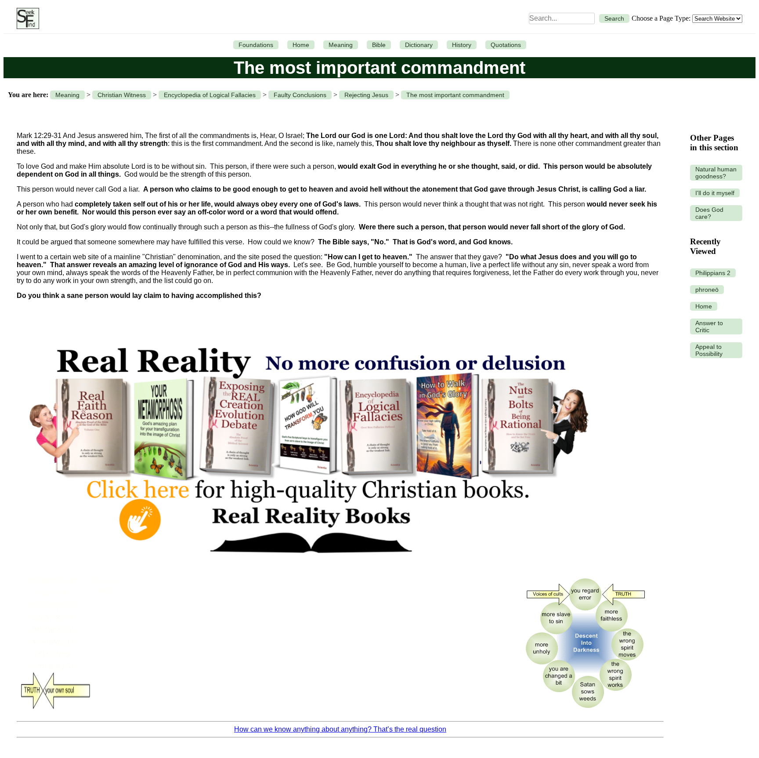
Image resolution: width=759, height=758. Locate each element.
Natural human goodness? (716, 173)
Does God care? (709, 213)
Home (301, 44)
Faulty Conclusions (300, 94)
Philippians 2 (712, 272)
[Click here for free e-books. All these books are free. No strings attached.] (308, 566)
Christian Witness (122, 94)
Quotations (506, 44)
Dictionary (419, 44)
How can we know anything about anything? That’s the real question (340, 729)
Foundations (256, 44)
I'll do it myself (714, 192)
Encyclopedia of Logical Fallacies (210, 94)
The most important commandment (455, 94)
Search (614, 18)
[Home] (25, 18)
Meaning (341, 44)
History (461, 44)
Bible (379, 44)
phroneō (707, 289)
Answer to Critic (709, 326)
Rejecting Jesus (366, 94)
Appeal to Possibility (709, 350)
